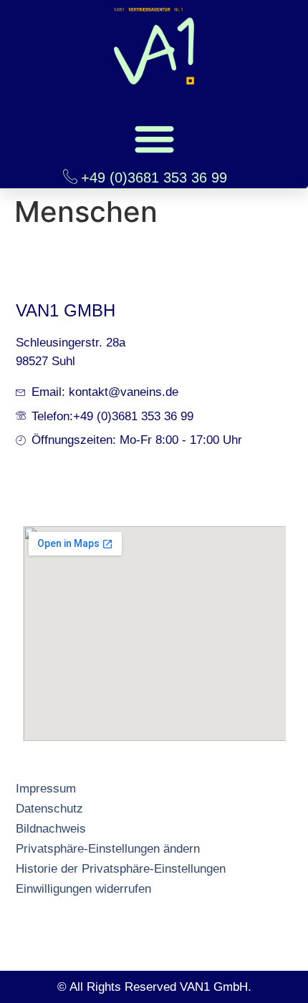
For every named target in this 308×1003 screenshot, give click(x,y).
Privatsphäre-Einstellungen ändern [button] (108, 849)
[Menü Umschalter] (154, 138)
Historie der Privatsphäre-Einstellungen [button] (121, 869)
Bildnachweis (51, 828)
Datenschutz (49, 808)
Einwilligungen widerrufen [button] (83, 889)
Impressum (46, 788)
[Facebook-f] (22, 902)
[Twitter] (76, 902)
